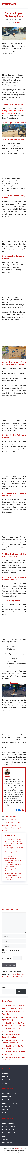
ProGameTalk (9, 3)
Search (4, 988)
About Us (5, 1073)
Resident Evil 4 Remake (11, 1133)
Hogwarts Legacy (8, 1126)
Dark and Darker (8, 1123)
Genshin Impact (10, 817)
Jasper (7, 777)
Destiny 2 (5, 1100)
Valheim (5, 1110)
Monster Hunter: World (10, 1103)
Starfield (5, 1139)
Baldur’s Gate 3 (7, 1143)
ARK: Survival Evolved (10, 1093)
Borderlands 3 (7, 1097)
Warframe (5, 1113)
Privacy (5, 1077)
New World (6, 1106)
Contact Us (6, 1080)
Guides (4, 1083)
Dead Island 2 (7, 1136)
